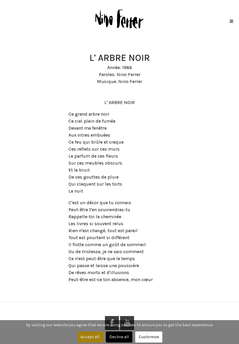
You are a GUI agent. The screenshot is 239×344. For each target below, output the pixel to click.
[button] (231, 20)
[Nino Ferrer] (119, 18)
